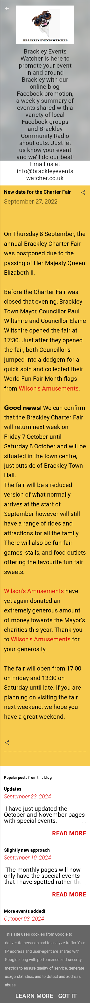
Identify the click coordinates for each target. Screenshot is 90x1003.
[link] (48, 388)
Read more (69, 833)
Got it (67, 995)
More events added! (24, 911)
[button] (83, 193)
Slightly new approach (27, 850)
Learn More (34, 995)
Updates (12, 789)
